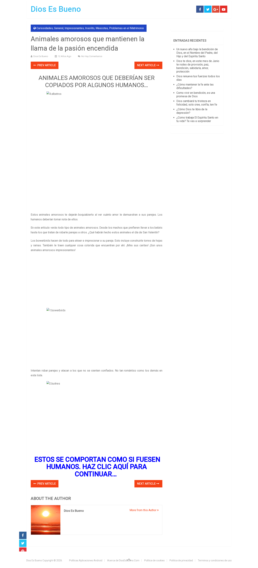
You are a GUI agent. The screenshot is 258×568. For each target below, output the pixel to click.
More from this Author (143, 510)
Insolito (89, 28)
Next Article (146, 65)
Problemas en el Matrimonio (126, 28)
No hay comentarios (91, 56)
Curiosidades (45, 28)
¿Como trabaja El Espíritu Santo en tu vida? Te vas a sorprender (197, 119)
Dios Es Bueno (56, 9)
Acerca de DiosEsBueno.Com (123, 560)
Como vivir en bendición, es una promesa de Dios (195, 94)
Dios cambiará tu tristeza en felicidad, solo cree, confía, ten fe (196, 102)
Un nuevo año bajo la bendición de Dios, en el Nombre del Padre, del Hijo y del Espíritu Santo (197, 53)
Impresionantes (74, 28)
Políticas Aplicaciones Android (85, 560)
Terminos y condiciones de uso (215, 560)
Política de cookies (154, 560)
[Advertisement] (96, 186)
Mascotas (102, 28)
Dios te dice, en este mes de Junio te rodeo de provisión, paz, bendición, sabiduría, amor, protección (197, 66)
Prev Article (46, 65)
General (58, 28)
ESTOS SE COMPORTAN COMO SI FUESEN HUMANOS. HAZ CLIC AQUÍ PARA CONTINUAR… (97, 467)
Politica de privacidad (181, 560)
